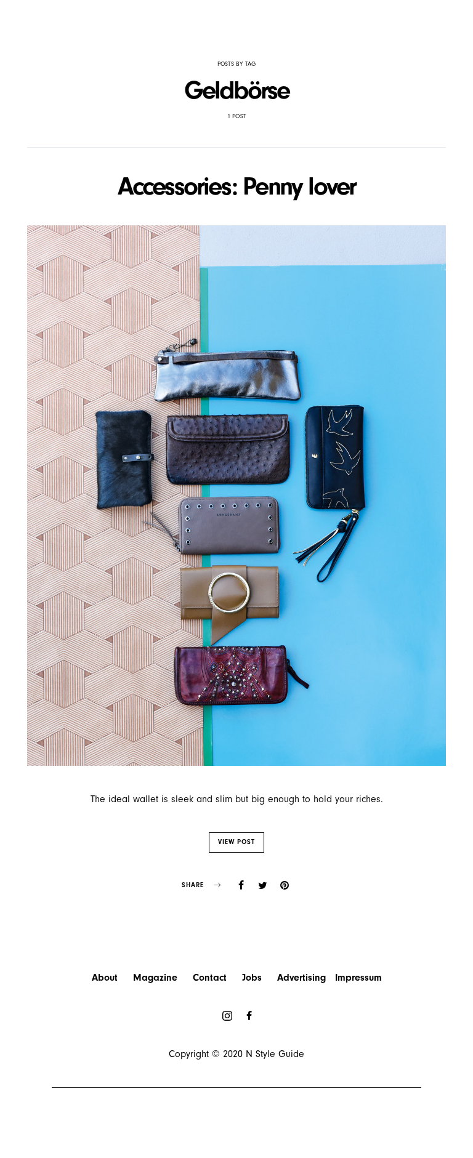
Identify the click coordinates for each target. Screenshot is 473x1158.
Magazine (155, 977)
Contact (210, 977)
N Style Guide (275, 1053)
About (105, 977)
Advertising (301, 977)
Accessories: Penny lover (237, 186)
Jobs (252, 977)
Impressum (358, 977)
